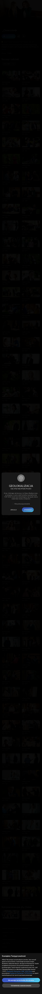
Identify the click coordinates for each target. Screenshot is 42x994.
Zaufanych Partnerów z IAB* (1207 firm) (19, 971)
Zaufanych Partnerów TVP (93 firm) (21, 973)
